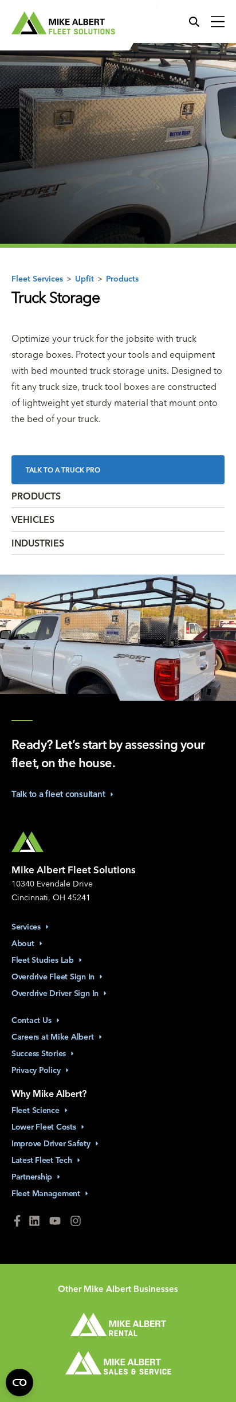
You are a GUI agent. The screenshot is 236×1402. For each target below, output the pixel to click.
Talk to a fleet (58, 793)
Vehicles (32, 519)
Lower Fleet (43, 1127)
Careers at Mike (52, 1037)
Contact (31, 1020)
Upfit (84, 278)
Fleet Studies (42, 960)
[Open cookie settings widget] (19, 1382)
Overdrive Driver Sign (55, 993)
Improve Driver (51, 1143)
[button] (197, 22)
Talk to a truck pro (63, 470)
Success (38, 1053)
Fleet (35, 1110)
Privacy (36, 1070)
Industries (37, 543)
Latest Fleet (41, 1160)
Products (122, 278)
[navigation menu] (215, 22)
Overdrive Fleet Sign (53, 976)
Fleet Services (37, 278)
